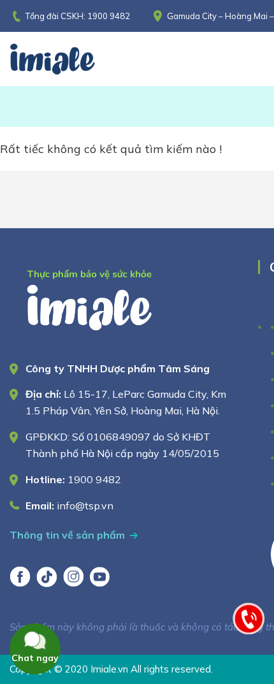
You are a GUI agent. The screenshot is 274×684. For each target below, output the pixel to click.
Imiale (70, 59)
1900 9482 (108, 16)
